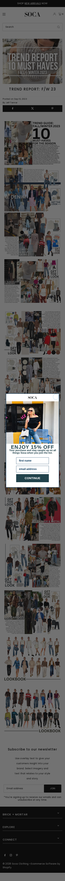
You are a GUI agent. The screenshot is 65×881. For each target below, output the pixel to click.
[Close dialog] (55, 396)
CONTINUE (32, 478)
